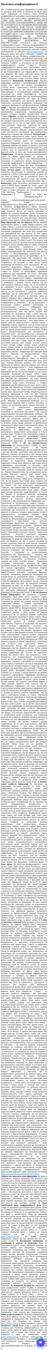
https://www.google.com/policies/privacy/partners (20, 1174)
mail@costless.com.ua (9, 1236)
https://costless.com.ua (35, 52)
